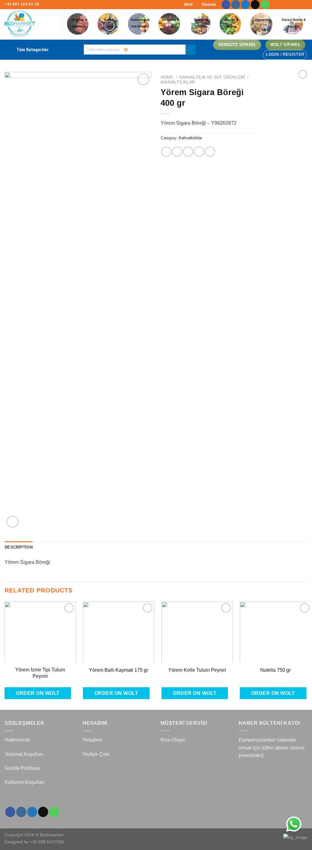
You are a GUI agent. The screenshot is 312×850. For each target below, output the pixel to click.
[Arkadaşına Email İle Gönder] (188, 152)
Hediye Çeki (96, 754)
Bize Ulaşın (173, 739)
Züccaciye (263, 19)
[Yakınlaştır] (13, 522)
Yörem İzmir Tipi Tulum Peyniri (40, 673)
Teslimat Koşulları (24, 754)
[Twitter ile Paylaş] (177, 152)
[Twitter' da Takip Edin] (245, 4)
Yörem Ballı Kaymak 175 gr (118, 670)
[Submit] (191, 49)
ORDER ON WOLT (37, 693)
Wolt (188, 4)
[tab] (19, 547)
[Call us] (265, 4)
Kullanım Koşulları (24, 782)
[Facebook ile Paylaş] (166, 152)
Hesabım (92, 739)
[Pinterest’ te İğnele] (199, 152)
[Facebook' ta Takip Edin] (226, 4)
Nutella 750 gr (275, 670)
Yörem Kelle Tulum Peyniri (197, 670)
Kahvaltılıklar (178, 82)
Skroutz (208, 4)
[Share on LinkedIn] (210, 152)
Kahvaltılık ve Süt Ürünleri (212, 77)
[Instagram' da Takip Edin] (235, 4)
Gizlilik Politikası (22, 768)
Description (19, 547)
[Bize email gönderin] (255, 4)
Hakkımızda (17, 739)
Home (167, 77)
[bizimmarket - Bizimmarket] (29, 24)
